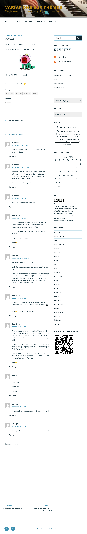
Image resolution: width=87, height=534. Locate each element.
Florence (57, 256)
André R (57, 232)
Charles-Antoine (60, 244)
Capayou (71, 144)
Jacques (57, 272)
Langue (68, 142)
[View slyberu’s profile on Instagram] (60, 50)
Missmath (57, 292)
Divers (74, 139)
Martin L (57, 284)
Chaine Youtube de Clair (62, 75)
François (57, 260)
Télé (68, 144)
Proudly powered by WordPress (48, 529)
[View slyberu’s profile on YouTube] (67, 50)
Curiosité (69, 139)
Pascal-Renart (59, 304)
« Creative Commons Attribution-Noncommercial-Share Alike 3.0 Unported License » (66, 208)
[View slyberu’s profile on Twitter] (57, 50)
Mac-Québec (58, 276)
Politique (75, 131)
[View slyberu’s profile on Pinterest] (62, 50)
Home (7, 21)
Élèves (51, 21)
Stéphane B (58, 320)
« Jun (59, 186)
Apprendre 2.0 (59, 83)
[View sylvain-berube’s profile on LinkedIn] (65, 50)
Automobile (63, 142)
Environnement (75, 142)
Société (74, 127)
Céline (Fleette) (59, 236)
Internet (59, 134)
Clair (55, 80)
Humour (11, 120)
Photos (19, 120)
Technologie (62, 131)
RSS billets (62, 57)
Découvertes (61, 137)
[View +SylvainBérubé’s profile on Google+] (70, 50)
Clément (57, 252)
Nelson (56, 296)
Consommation (60, 139)
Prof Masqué (58, 312)
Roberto (57, 316)
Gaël (55, 264)
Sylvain (21, 35)
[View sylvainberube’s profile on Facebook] (55, 50)
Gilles (56, 268)
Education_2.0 (69, 134)
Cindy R (56, 248)
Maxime (57, 288)
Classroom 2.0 (59, 88)
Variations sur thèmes (33, 7)
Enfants (40, 21)
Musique (28, 21)
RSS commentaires (65, 62)
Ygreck (56, 324)
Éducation (63, 127)
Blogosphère (70, 137)
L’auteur (17, 21)
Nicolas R (57, 300)
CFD (55, 240)
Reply (14, 156)
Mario (56, 280)
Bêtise (77, 137)
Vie (70, 131)
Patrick (56, 308)
